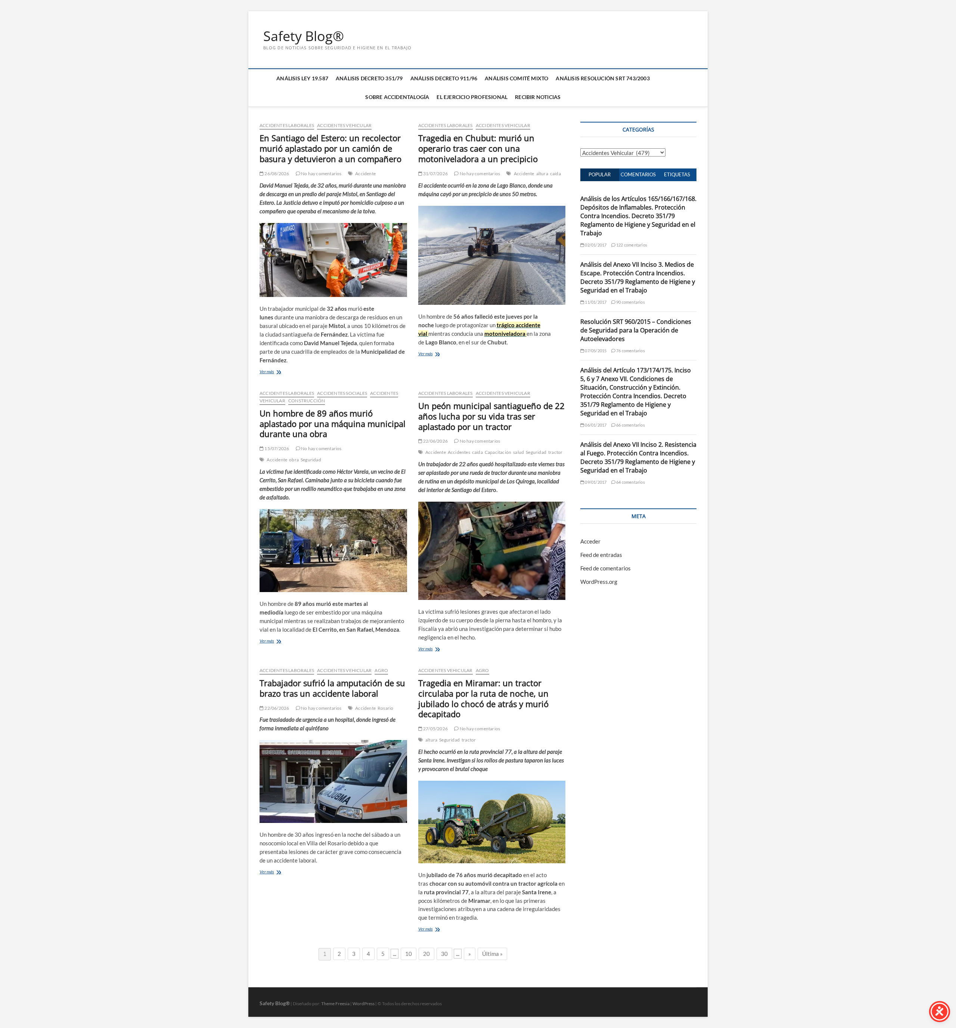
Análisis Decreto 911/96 (444, 78)
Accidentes (459, 452)
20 (426, 953)
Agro (381, 670)
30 (444, 953)
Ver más (267, 371)
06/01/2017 (595, 424)
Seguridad (311, 459)
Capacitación (498, 452)
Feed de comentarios (605, 568)
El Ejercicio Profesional (472, 97)
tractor (555, 452)
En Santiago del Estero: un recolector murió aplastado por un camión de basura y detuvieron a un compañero (330, 148)
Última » (492, 953)
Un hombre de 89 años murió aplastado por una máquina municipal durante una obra (333, 424)
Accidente (365, 173)
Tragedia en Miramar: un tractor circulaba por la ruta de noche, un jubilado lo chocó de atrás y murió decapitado (483, 698)
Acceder (590, 541)
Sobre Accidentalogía (397, 97)
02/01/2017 (595, 244)
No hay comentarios (321, 173)
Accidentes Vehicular (344, 125)
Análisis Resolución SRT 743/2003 (602, 78)
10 (408, 953)
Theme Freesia (335, 1003)
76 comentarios (630, 350)
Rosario (385, 708)
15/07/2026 (276, 448)
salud (518, 452)
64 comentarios (630, 482)
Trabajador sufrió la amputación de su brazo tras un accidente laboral (332, 688)
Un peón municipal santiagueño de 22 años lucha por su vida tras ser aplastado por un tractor (491, 416)
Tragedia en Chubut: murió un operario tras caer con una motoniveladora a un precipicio (478, 148)
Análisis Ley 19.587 (302, 78)
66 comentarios (630, 424)
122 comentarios (631, 244)
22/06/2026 (435, 441)
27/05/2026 (435, 728)
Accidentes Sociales (342, 393)
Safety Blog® (303, 36)
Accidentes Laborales (287, 125)
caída (555, 173)
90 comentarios (630, 302)
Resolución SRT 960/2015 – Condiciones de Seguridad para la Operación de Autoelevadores (635, 330)
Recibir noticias (538, 97)
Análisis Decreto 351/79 (369, 78)
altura (542, 173)
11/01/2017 (595, 302)
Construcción (306, 400)
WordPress (364, 1003)
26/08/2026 (276, 173)
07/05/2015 (595, 350)
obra (294, 459)
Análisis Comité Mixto (516, 78)
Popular (600, 174)
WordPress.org (598, 581)
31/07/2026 (435, 173)
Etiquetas (677, 174)
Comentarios (638, 174)
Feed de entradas (601, 554)
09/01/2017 (595, 482)
